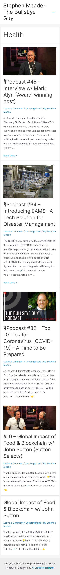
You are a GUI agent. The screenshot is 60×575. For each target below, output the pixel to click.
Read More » (10, 155)
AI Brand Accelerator (43, 567)
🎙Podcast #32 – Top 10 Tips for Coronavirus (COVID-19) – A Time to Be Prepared (28, 341)
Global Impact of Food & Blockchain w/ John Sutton (30, 508)
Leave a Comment (13, 108)
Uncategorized (33, 108)
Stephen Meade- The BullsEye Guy (24, 12)
